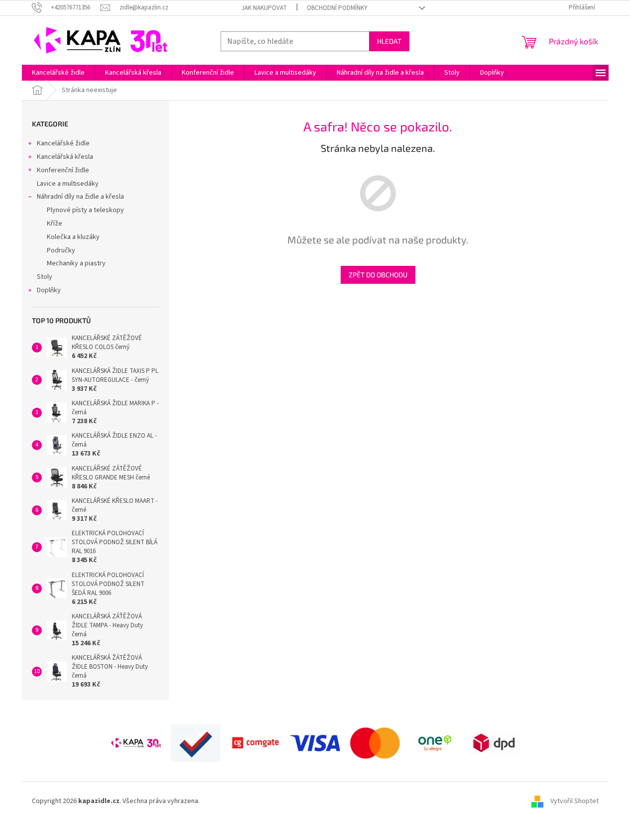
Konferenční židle (63, 170)
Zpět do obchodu (378, 274)
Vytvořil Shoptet (574, 802)
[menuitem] (58, 73)
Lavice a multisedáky (68, 184)
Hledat (389, 41)
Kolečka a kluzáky (73, 237)
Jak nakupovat (264, 7)
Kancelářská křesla (65, 157)
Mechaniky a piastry (76, 263)
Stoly (44, 277)
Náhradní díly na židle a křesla (80, 197)
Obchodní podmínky (337, 7)
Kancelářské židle (63, 143)
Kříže (54, 224)
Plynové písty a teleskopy (85, 210)
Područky (61, 250)
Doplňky (49, 290)
